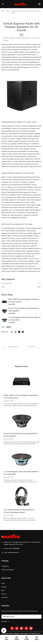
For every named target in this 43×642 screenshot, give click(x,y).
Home (3, 11)
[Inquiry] (39, 4)
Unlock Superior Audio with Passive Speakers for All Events (26, 12)
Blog (8, 11)
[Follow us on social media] (12, 628)
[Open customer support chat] (3, 630)
